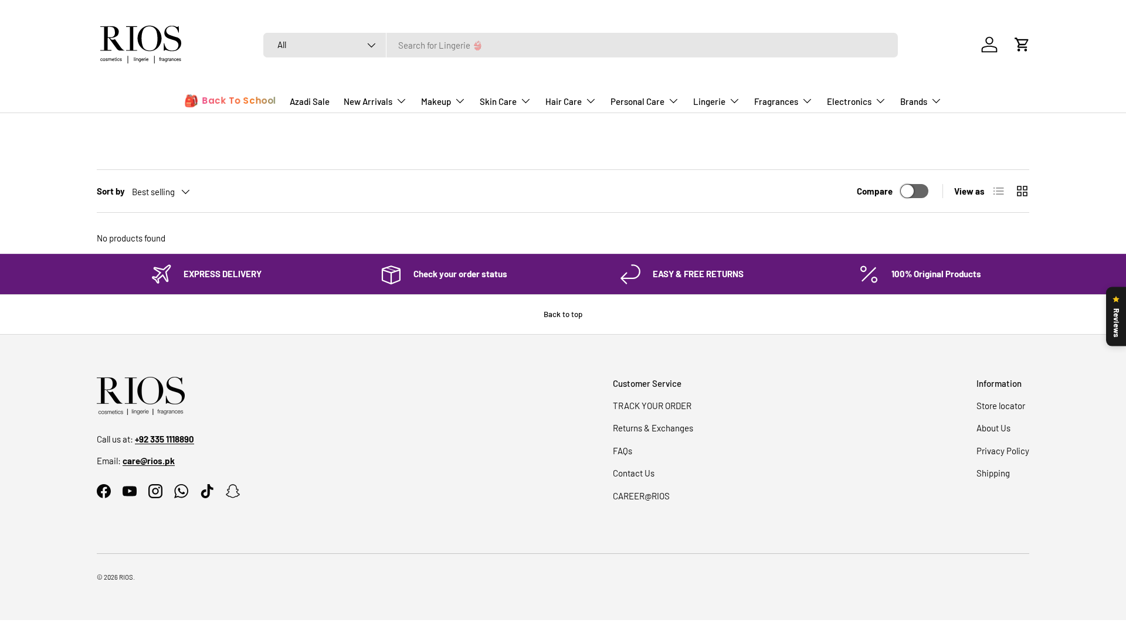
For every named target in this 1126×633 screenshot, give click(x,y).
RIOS (126, 577)
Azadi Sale (310, 101)
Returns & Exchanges (653, 428)
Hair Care (563, 101)
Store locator (1000, 405)
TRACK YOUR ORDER (652, 405)
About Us (993, 428)
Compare (875, 191)
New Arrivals (368, 101)
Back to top (563, 314)
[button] (1022, 44)
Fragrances (776, 101)
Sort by (111, 191)
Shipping (993, 473)
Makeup (436, 101)
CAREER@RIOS (641, 496)
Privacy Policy (1002, 450)
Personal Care (637, 101)
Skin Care (498, 101)
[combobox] (580, 45)
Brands (913, 101)
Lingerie (709, 101)
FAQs (622, 450)
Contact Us (633, 473)
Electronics (849, 101)
